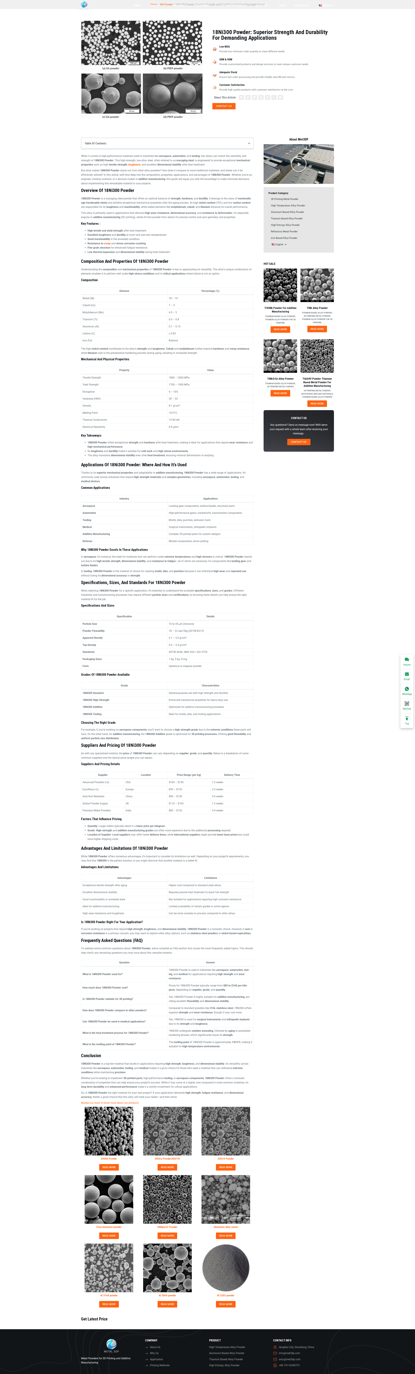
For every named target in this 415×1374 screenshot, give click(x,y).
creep (107, 243)
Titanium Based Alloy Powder (287, 218)
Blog (282, 5)
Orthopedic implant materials (317, 394)
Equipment (202, 5)
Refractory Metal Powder (284, 231)
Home (136, 5)
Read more (109, 1167)
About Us (261, 5)
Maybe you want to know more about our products (110, 1102)
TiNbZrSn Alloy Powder (280, 378)
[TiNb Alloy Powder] (317, 285)
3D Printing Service (234, 5)
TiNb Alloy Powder (317, 308)
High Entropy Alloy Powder (285, 225)
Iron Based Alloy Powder (284, 238)
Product (154, 5)
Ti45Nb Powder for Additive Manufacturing (280, 309)
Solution (178, 5)
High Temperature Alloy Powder (288, 205)
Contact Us (301, 5)
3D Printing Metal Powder (284, 199)
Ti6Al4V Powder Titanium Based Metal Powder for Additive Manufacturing (317, 382)
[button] (241, 97)
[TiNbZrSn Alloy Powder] (280, 356)
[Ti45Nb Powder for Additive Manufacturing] (280, 285)
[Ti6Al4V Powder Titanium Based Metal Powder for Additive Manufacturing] (317, 356)
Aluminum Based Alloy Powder (287, 212)
